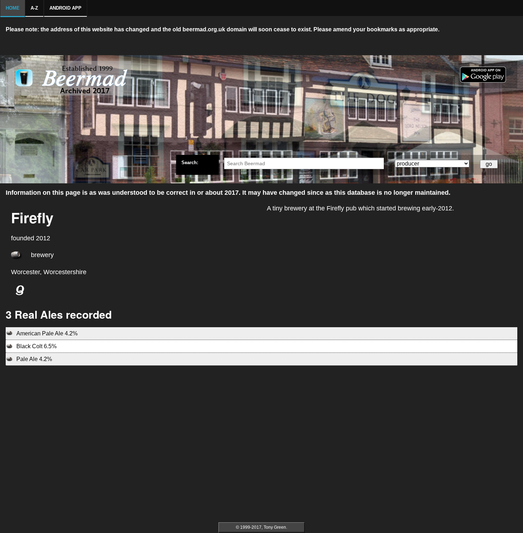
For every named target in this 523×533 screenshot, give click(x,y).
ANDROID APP (65, 8)
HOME (13, 8)
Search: (189, 162)
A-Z (34, 8)
